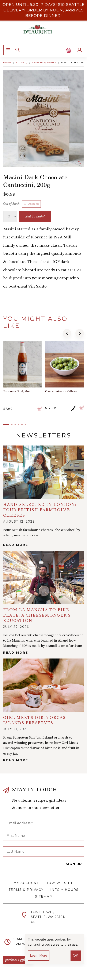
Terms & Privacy (26, 890)
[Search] (17, 50)
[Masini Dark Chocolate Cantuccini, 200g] (43, 118)
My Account (26, 883)
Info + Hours (64, 890)
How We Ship (60, 883)
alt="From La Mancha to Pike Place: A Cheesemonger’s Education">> (43, 577)
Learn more (38, 955)
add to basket (35, 216)
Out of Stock (11, 204)
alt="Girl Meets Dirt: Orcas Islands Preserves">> (43, 685)
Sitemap (43, 896)
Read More (15, 760)
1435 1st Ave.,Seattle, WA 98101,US (48, 917)
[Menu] (8, 50)
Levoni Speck (59, 391)
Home (7, 62)
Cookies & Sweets (44, 62)
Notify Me (33, 203)
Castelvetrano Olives (22, 391)
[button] (67, 333)
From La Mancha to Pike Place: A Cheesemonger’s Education (37, 615)
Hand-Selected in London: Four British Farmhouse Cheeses (39, 509)
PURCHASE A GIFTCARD (18, 960)
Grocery (21, 62)
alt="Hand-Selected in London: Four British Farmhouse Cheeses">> (43, 472)
